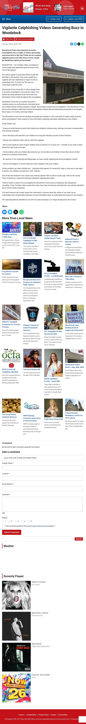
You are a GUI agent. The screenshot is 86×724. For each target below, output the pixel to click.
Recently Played (13, 576)
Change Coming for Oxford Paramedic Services (31, 327)
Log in (6, 458)
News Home (9, 39)
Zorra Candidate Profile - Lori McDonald (53, 274)
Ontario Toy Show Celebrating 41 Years (52, 237)
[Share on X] (78, 44)
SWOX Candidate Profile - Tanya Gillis (52, 380)
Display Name (8, 463)
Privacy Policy (43, 715)
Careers (21, 715)
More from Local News (25, 39)
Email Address (8, 484)
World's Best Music (43, 6)
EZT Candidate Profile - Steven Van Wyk (53, 332)
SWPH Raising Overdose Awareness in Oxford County (32, 418)
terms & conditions (47, 526)
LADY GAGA (68, 6)
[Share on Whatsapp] (82, 44)
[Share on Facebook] (71, 44)
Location (6, 474)
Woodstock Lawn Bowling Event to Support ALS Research (74, 327)
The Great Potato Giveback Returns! (9, 416)
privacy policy (32, 526)
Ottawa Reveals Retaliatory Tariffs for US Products (74, 415)
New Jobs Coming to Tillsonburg (73, 278)
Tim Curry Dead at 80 (31, 369)
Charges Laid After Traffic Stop (9, 235)
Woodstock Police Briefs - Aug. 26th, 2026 (74, 366)
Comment (6, 495)
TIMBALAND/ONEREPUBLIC (41, 646)
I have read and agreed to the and (30, 526)
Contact (53, 715)
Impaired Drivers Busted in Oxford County (72, 241)
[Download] (82, 9)
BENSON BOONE (37, 615)
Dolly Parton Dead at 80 (53, 419)
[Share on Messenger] (75, 44)
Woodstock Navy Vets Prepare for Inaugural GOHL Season (32, 282)
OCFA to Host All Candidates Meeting (10, 370)
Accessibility (62, 715)
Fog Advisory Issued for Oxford (10, 272)
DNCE (33, 677)
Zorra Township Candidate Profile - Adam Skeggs (30, 240)
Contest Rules (31, 715)
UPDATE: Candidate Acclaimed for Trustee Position (11, 324)
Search (79, 539)
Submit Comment (11, 532)
